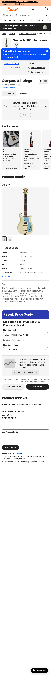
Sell (33, 9)
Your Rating (7, 415)
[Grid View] (41, 81)
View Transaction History (26, 372)
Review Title (7, 422)
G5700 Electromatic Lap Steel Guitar (30, 154)
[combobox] (23, 335)
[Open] (45, 334)
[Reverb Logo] (13, 9)
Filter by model (9, 330)
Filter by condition (10, 345)
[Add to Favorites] (16, 44)
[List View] (45, 81)
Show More (6, 277)
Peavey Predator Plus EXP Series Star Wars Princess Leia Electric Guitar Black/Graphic (11, 154)
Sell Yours (37, 387)
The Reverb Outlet (10, 20)
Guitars (22, 20)
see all (18, 454)
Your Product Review (10, 432)
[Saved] (40, 8)
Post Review (10, 447)
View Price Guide (13, 387)
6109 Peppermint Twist (30, 296)
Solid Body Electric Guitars (31, 272)
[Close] (46, 51)
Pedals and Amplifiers (36, 20)
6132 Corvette (14, 291)
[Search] (46, 15)
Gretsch (23, 252)
